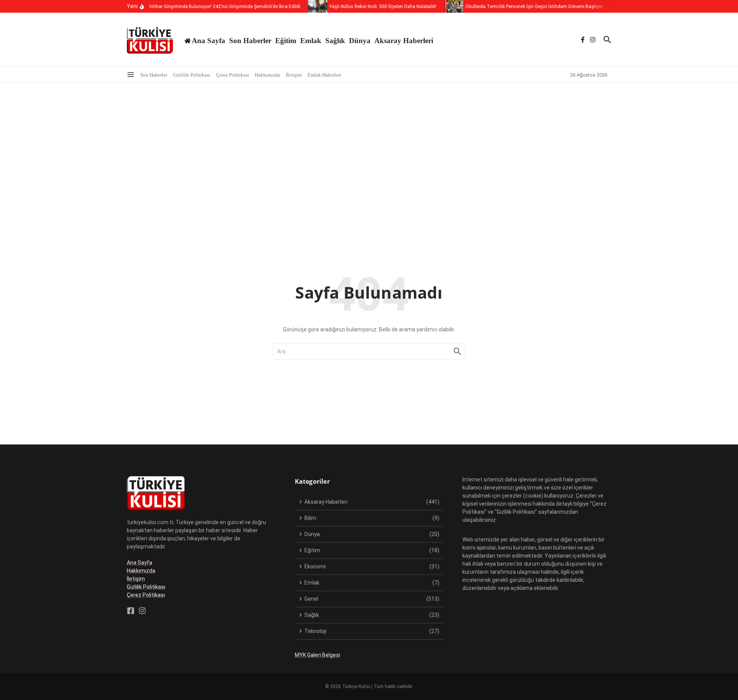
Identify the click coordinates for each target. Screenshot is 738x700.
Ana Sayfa (139, 563)
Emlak (310, 41)
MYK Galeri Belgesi (317, 655)
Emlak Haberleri (324, 75)
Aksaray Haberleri (403, 41)
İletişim (294, 75)
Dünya (360, 41)
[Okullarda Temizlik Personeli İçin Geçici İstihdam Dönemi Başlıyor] (449, 6)
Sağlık (335, 41)
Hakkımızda (267, 75)
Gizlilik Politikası (191, 75)
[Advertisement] (369, 140)
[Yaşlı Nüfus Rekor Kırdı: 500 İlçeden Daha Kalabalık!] (312, 6)
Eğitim (285, 41)
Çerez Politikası (232, 75)
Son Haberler (250, 41)
